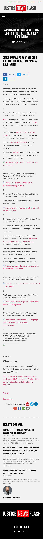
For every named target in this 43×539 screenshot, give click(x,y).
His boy (34, 122)
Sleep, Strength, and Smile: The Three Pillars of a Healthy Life (19, 472)
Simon (5, 120)
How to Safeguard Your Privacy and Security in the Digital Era (18, 431)
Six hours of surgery (19, 142)
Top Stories (31, 2)
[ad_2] (6, 393)
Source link (7, 399)
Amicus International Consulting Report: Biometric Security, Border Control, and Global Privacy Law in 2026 (21, 450)
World (40, 2)
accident (15, 153)
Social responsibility (16, 2)
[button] (4, 16)
